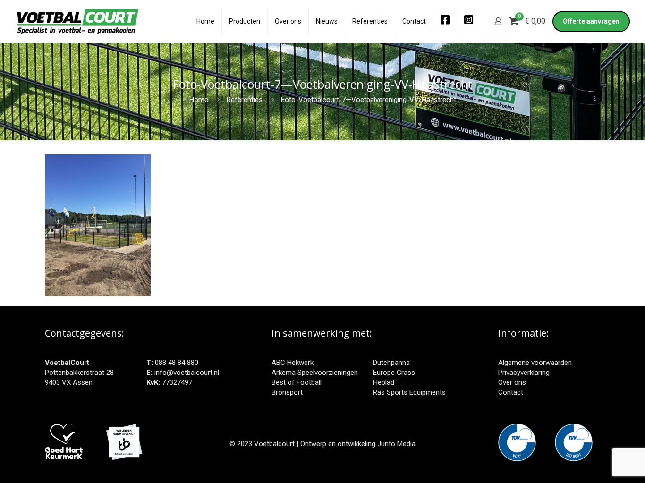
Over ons (512, 382)
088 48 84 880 (176, 362)
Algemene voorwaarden (535, 362)
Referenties (245, 99)
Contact (510, 392)
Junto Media (396, 444)
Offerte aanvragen (591, 21)
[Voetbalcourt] (77, 21)
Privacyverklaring (524, 372)
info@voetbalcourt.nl (186, 372)
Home (198, 99)
